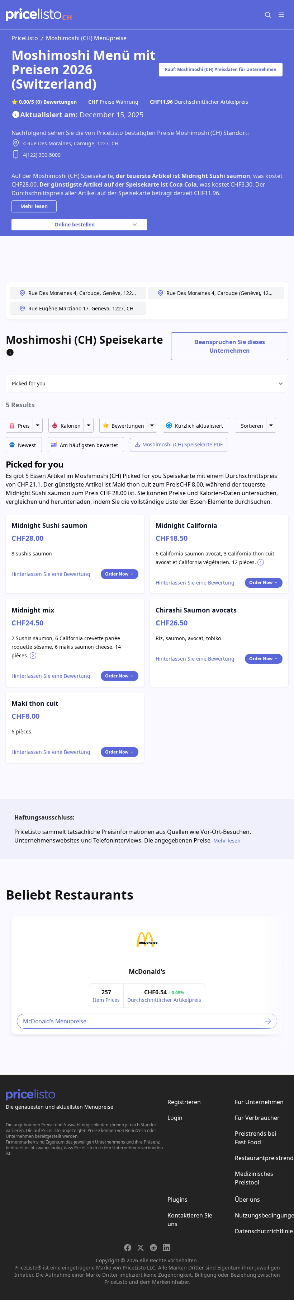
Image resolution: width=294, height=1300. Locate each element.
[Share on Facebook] (127, 1247)
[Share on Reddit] (153, 1247)
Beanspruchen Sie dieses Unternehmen (230, 346)
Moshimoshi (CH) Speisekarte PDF (182, 444)
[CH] (33, 14)
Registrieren (184, 1102)
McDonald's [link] (147, 971)
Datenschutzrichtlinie (264, 1231)
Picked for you (29, 383)
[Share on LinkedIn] (166, 1247)
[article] (147, 975)
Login (174, 1118)
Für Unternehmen (259, 1102)
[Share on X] (140, 1247)
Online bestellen (74, 224)
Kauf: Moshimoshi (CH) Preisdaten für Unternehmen (220, 69)
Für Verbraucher (257, 1118)
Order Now (116, 574)
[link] (147, 939)
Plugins (177, 1199)
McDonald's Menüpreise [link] (54, 1021)
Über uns (247, 1199)
